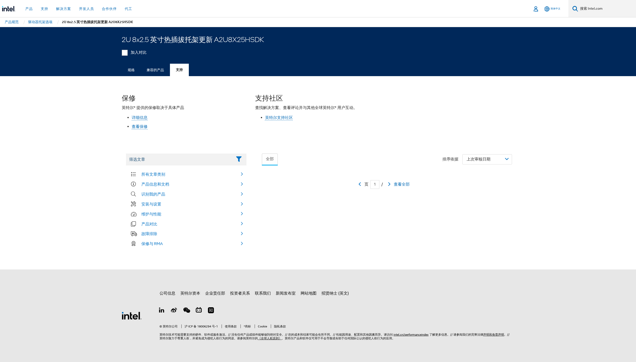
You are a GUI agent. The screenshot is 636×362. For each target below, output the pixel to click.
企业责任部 (215, 293)
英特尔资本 (190, 293)
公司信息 (167, 293)
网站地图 (309, 293)
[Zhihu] (211, 311)
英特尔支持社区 (279, 117)
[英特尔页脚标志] (132, 315)
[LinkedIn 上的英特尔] (162, 311)
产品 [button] (29, 8)
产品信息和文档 (155, 184)
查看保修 (140, 126)
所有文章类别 (153, 174)
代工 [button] (128, 8)
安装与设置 (151, 204)
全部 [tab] (270, 158)
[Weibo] (174, 311)
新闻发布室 (286, 293)
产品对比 (149, 223)
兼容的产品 (155, 70)
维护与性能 (151, 213)
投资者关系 (240, 293)
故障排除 (149, 233)
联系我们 (263, 293)
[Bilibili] (199, 311)
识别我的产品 (153, 194)
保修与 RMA (152, 243)
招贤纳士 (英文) (335, 293)
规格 (131, 70)
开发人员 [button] (86, 8)
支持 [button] (44, 8)
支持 (179, 69)
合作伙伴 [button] (109, 8)
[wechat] (186, 311)
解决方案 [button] (63, 8)
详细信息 (140, 117)
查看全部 (402, 184)
